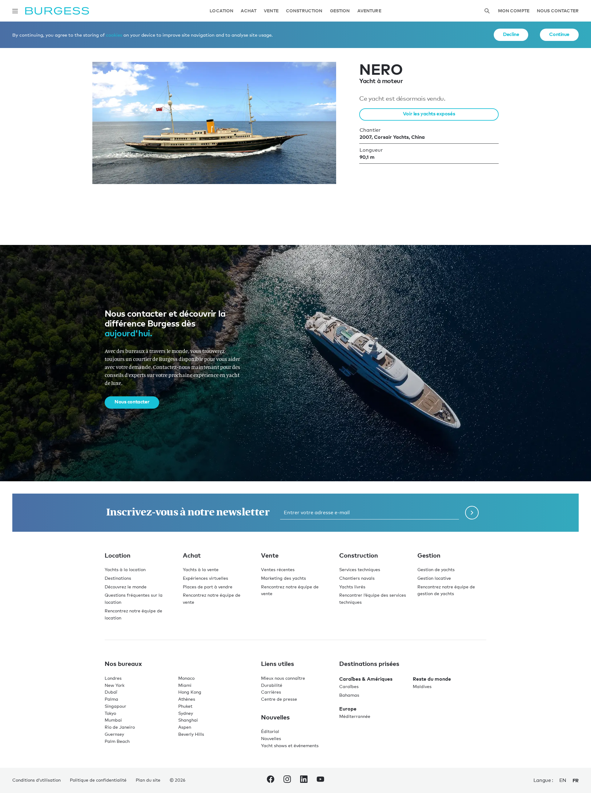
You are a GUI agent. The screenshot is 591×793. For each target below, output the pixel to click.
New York (114, 685)
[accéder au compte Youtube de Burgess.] (320, 780)
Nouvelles (271, 738)
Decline (511, 34)
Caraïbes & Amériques (365, 679)
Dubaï (111, 692)
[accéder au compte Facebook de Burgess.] (270, 780)
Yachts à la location (125, 569)
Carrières (271, 692)
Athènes (186, 699)
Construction (304, 11)
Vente (271, 11)
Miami (184, 685)
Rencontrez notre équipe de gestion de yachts (446, 590)
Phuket (185, 706)
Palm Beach (117, 741)
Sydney (185, 713)
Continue (559, 34)
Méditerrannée (354, 716)
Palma (111, 699)
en (562, 780)
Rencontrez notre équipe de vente (211, 598)
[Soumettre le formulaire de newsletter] (472, 512)
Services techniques (359, 569)
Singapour (115, 706)
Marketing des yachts (283, 578)
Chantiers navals (357, 578)
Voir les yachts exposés (429, 113)
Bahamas (349, 695)
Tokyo (110, 713)
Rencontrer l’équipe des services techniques (372, 598)
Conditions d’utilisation (36, 780)
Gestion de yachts (436, 569)
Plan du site (148, 780)
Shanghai (188, 720)
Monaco (186, 678)
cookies (114, 35)
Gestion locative (434, 578)
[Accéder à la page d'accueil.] (57, 11)
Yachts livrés (352, 586)
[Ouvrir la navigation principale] (15, 11)
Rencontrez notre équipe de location (133, 614)
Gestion (340, 11)
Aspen (184, 727)
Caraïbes (349, 686)
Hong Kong (189, 692)
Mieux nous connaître (283, 678)
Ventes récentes (278, 569)
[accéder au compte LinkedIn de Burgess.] (304, 780)
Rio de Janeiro (120, 727)
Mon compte (513, 11)
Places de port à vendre (207, 586)
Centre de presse (279, 699)
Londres (113, 678)
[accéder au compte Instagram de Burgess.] (287, 780)
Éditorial (270, 731)
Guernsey (114, 734)
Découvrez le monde (126, 586)
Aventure (369, 11)
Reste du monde (432, 679)
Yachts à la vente (201, 569)
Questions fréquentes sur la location (134, 598)
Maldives (422, 686)
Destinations (118, 578)
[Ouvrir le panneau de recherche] (487, 11)
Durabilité (271, 685)
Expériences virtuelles (205, 578)
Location (221, 11)
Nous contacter (558, 11)
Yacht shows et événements (290, 745)
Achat (248, 11)
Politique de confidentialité (98, 780)
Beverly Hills (191, 734)
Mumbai (113, 720)
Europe (347, 709)
